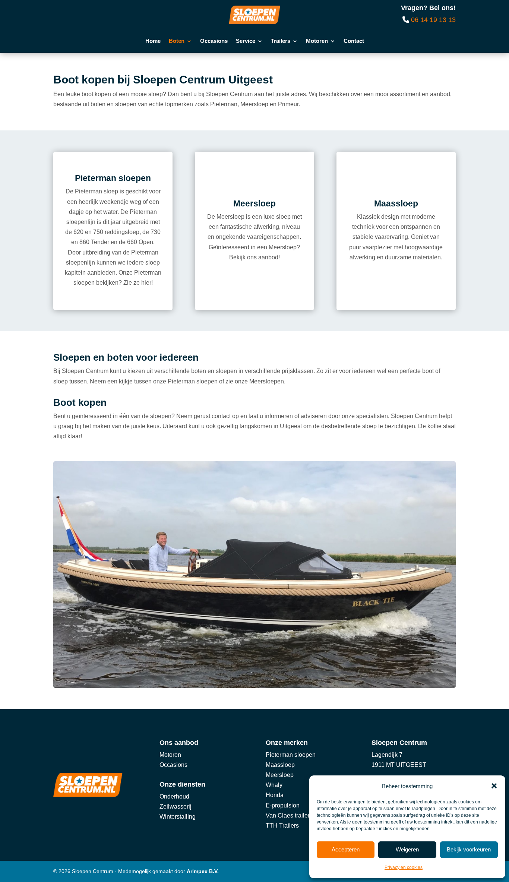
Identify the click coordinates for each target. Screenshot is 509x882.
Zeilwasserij (175, 806)
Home (153, 41)
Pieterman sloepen (291, 755)
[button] (494, 786)
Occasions (214, 41)
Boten (176, 41)
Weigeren (407, 849)
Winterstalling (177, 816)
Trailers (280, 41)
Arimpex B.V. (203, 871)
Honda (275, 795)
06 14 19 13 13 (433, 19)
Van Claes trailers (289, 815)
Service (245, 41)
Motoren (317, 41)
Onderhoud (174, 796)
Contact (354, 41)
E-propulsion (283, 805)
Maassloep (280, 765)
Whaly (274, 785)
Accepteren (346, 849)
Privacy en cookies (404, 867)
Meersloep (280, 775)
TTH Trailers (282, 825)
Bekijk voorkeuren (469, 849)
